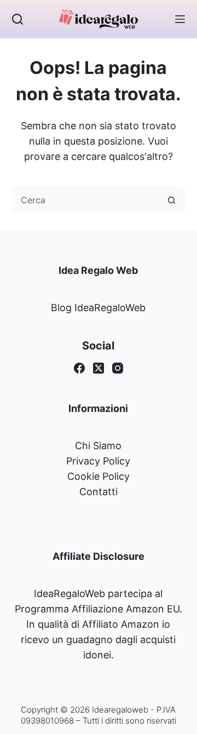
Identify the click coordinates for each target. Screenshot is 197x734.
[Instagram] (117, 368)
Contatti (98, 491)
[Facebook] (79, 368)
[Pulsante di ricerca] (171, 200)
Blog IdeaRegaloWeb (98, 307)
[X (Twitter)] (98, 368)
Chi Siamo (98, 445)
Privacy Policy (98, 461)
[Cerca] (17, 19)
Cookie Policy (98, 476)
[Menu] (180, 19)
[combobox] (86, 200)
